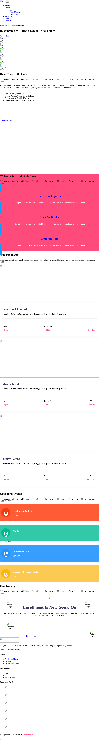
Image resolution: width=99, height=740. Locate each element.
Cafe (12, 10)
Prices (7, 675)
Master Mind (10, 384)
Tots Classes (15, 14)
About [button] (7, 8)
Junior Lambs (11, 458)
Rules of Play (10, 677)
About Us (8, 661)
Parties (7, 19)
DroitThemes (28, 735)
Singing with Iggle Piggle (25, 572)
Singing (16, 531)
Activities (9, 16)
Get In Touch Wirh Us (13, 663)
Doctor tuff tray (21, 551)
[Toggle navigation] (7, 1)
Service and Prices (12, 659)
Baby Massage (15, 12)
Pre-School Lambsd (14, 309)
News (7, 673)
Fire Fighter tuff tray (23, 511)
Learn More (4, 36)
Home (7, 5)
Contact (8, 21)
